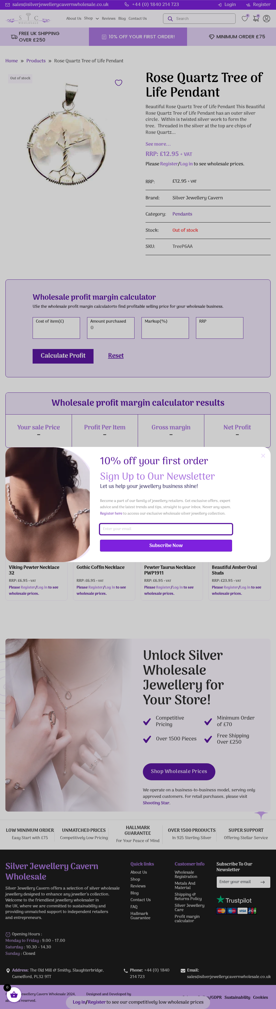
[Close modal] (263, 456)
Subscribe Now (166, 546)
